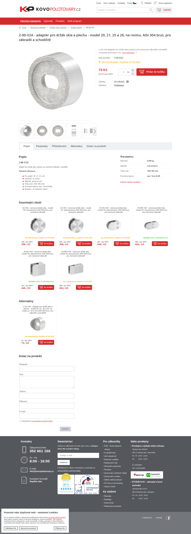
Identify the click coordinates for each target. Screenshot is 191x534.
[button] (132, 70)
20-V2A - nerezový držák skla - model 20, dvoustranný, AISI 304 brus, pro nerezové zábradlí (37, 210)
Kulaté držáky (76, 27)
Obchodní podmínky (112, 466)
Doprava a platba (111, 459)
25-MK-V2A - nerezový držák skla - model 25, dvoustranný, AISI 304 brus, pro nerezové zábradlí (151, 210)
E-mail (42, 469)
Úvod (98, 3)
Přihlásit (148, 3)
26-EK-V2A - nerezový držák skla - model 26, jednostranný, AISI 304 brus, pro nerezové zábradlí (38, 254)
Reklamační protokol (112, 506)
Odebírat (64, 462)
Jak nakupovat (110, 456)
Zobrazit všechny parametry (130, 182)
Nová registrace (165, 3)
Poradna (60, 21)
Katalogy (107, 499)
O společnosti (109, 453)
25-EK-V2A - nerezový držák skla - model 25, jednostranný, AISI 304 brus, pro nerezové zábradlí (114, 210)
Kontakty (121, 3)
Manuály (107, 496)
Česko (130, 3)
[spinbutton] (124, 72)
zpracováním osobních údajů (42, 421)
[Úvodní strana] (50, 9)
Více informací (128, 52)
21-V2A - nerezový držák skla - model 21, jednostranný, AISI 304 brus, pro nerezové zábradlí (75, 210)
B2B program (74, 21)
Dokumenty (109, 503)
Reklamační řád (110, 463)
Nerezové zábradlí (37, 27)
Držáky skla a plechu (58, 27)
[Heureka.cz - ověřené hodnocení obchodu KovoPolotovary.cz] (66, 494)
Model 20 (90, 27)
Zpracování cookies (112, 476)
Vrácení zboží (109, 486)
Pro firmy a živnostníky (113, 483)
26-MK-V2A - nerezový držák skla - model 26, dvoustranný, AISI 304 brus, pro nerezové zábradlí (75, 254)
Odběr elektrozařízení (113, 480)
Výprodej (48, 21)
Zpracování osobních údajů (115, 473)
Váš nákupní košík (159, 10)
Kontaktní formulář (39, 480)
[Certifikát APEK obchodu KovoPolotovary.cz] (87, 494)
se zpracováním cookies (56, 517)
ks (128, 72)
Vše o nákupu (109, 3)
